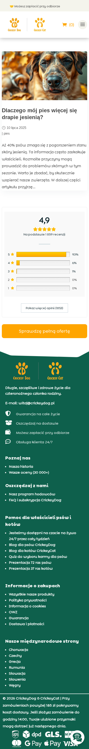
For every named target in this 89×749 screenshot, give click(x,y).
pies (7, 133)
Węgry (15, 685)
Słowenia (17, 679)
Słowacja (17, 673)
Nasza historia (21, 466)
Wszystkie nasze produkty (31, 594)
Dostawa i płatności (26, 623)
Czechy (15, 655)
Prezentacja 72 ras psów (30, 562)
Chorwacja (18, 649)
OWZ (13, 612)
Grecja (15, 661)
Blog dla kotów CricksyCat (32, 550)
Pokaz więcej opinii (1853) (44, 308)
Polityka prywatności (28, 600)
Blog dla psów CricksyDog (32, 544)
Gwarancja (19, 618)
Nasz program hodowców (32, 494)
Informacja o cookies (27, 606)
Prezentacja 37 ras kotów (31, 568)
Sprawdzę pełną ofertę (44, 331)
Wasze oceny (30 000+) (29, 472)
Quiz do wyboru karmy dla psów (38, 556)
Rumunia (17, 667)
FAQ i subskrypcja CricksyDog (35, 500)
